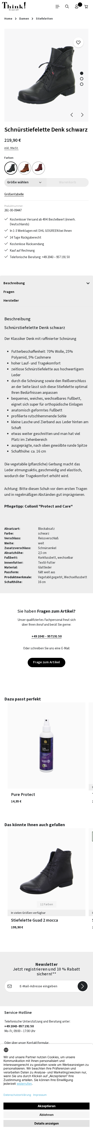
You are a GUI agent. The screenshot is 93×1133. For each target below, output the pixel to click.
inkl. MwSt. (11, 148)
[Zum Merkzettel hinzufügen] (78, 42)
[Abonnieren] (83, 986)
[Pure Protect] (46, 745)
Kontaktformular (38, 1043)
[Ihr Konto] (76, 6)
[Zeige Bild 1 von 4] (81, 73)
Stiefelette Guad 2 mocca (34, 920)
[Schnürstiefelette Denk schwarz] (46, 75)
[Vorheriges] (72, 114)
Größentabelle (14, 194)
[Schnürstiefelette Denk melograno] (38, 168)
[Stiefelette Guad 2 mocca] (46, 871)
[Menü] (57, 6)
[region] (46, 75)
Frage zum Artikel (46, 662)
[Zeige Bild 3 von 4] (81, 84)
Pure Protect (23, 794)
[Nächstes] (82, 114)
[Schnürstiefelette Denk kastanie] (24, 168)
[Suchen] (67, 6)
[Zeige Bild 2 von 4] (81, 78)
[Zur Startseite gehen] (14, 6)
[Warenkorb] (86, 6)
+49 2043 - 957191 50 (47, 636)
